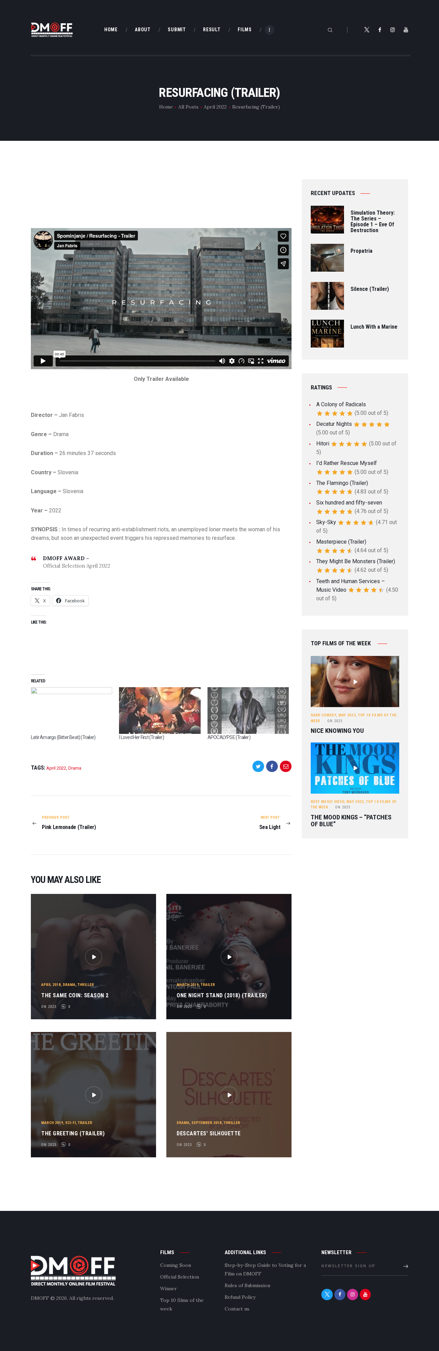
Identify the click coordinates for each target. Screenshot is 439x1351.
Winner (168, 1288)
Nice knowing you (337, 730)
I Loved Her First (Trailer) (141, 737)
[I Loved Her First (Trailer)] (159, 710)
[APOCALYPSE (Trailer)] (248, 710)
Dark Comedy (323, 715)
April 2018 (51, 985)
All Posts (188, 107)
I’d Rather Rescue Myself (346, 463)
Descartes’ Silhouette (209, 1133)
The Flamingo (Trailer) (342, 483)
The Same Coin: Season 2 (75, 995)
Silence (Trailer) (370, 289)
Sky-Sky (326, 522)
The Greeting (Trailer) (73, 1133)
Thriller (86, 985)
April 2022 (215, 107)
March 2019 (188, 985)
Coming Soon (175, 1265)
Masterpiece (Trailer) (341, 541)
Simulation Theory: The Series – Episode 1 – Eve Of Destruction (373, 221)
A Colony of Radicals (341, 404)
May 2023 (347, 715)
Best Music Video (327, 801)
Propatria (361, 251)
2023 (334, 721)
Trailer (208, 985)
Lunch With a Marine (374, 327)
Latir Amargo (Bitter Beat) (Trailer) (63, 737)
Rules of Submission (247, 1285)
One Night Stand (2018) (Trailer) (222, 995)
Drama (74, 768)
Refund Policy (240, 1297)
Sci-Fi (70, 1123)
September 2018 (206, 1123)
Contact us (237, 1309)
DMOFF (40, 1298)
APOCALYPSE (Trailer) (228, 737)
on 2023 (48, 1006)
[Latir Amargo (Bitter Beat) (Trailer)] (71, 710)
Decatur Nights (334, 424)
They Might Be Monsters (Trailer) (355, 561)
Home (166, 107)
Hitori (322, 443)
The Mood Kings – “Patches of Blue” (351, 821)
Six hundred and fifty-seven (349, 502)
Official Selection (179, 1277)
